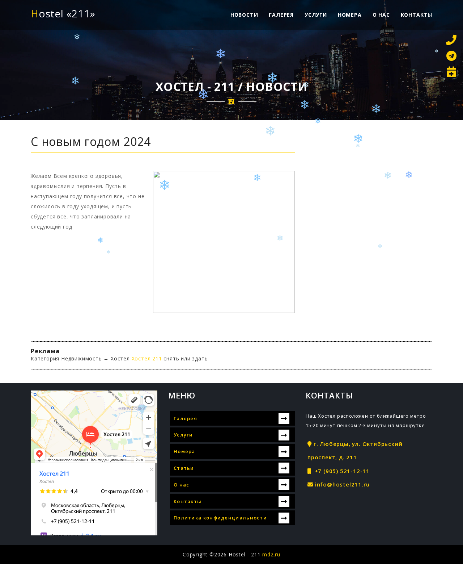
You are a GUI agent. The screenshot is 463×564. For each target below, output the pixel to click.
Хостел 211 (148, 358)
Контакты (416, 14)
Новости (244, 14)
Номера (350, 14)
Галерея (281, 14)
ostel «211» (63, 13)
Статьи (184, 468)
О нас (381, 14)
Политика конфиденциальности (220, 517)
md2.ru (271, 554)
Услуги (316, 14)
